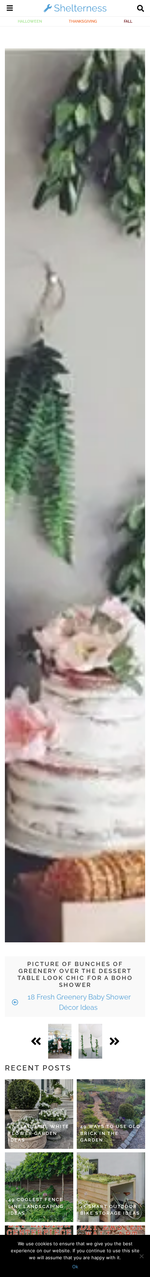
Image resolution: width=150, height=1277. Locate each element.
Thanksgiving (83, 21)
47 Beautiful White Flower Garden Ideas (38, 1133)
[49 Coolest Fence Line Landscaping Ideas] (39, 1187)
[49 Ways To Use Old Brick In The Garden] (111, 1114)
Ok (75, 1266)
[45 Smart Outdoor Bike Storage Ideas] (111, 1187)
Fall (128, 21)
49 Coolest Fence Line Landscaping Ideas (35, 1206)
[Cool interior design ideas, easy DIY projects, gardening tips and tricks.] (75, 12)
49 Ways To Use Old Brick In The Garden (110, 1133)
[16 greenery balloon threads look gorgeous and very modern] (90, 1041)
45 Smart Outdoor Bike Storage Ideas (110, 1210)
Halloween (30, 21)
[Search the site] (140, 9)
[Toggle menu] (9, 9)
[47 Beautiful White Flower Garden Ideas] (39, 1114)
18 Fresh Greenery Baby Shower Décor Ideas (78, 1002)
